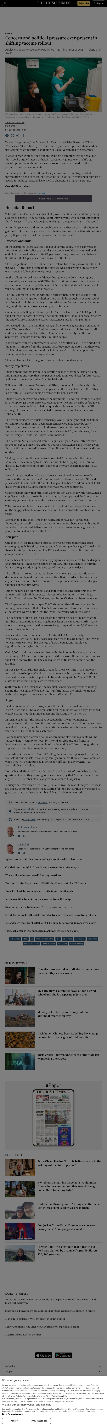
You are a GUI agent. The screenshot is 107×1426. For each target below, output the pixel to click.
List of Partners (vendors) (12, 1414)
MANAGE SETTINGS (39, 1421)
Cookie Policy (62, 1396)
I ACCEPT (14, 1421)
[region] (53, 1401)
